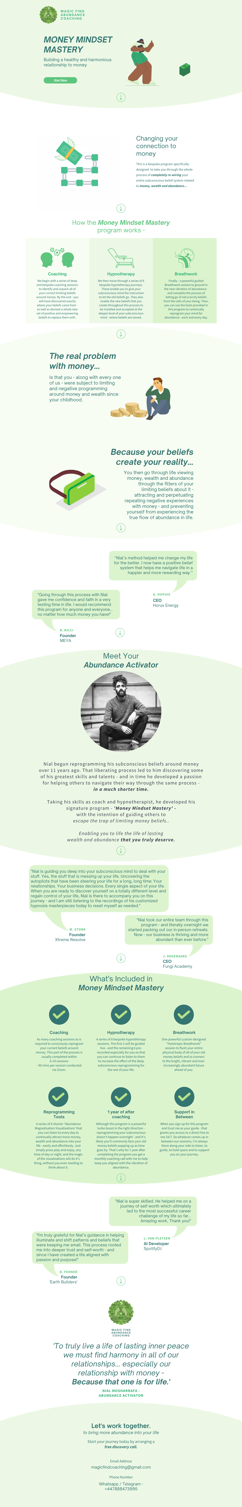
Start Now (60, 80)
